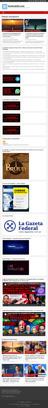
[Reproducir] (4, 305)
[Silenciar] (42, 305)
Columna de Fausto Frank (8, 352)
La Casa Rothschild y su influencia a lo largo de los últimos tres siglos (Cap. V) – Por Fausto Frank (21, 59)
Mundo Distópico (37, 30)
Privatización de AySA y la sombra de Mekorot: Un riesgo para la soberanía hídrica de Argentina (34, 380)
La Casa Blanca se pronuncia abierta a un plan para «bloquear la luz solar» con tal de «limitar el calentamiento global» (35, 35)
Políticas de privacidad (24, 404)
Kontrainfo (17, 404)
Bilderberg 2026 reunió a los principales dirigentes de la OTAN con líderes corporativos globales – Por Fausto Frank (12, 358)
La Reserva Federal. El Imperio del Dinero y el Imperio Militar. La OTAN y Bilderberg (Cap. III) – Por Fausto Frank (24, 55)
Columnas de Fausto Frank (10, 339)
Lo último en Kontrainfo (16, 30)
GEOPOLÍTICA (39, 351)
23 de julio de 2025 (28, 382)
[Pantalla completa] (43, 305)
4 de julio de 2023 (28, 39)
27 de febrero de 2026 (29, 361)
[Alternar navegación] (3, 12)
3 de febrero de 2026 (6, 382)
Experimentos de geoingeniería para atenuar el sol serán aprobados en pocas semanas (12, 35)
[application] (24, 294)
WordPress (27, 405)
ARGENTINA (28, 374)
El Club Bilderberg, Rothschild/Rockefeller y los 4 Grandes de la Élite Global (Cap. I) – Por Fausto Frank (22, 51)
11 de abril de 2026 (6, 361)
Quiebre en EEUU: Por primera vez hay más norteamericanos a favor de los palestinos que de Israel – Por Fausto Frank (35, 358)
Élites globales (17, 352)
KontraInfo (12, 37)
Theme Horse (36, 404)
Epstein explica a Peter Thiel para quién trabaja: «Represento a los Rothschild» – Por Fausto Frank (11, 380)
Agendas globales (6, 30)
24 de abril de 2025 (6, 37)
